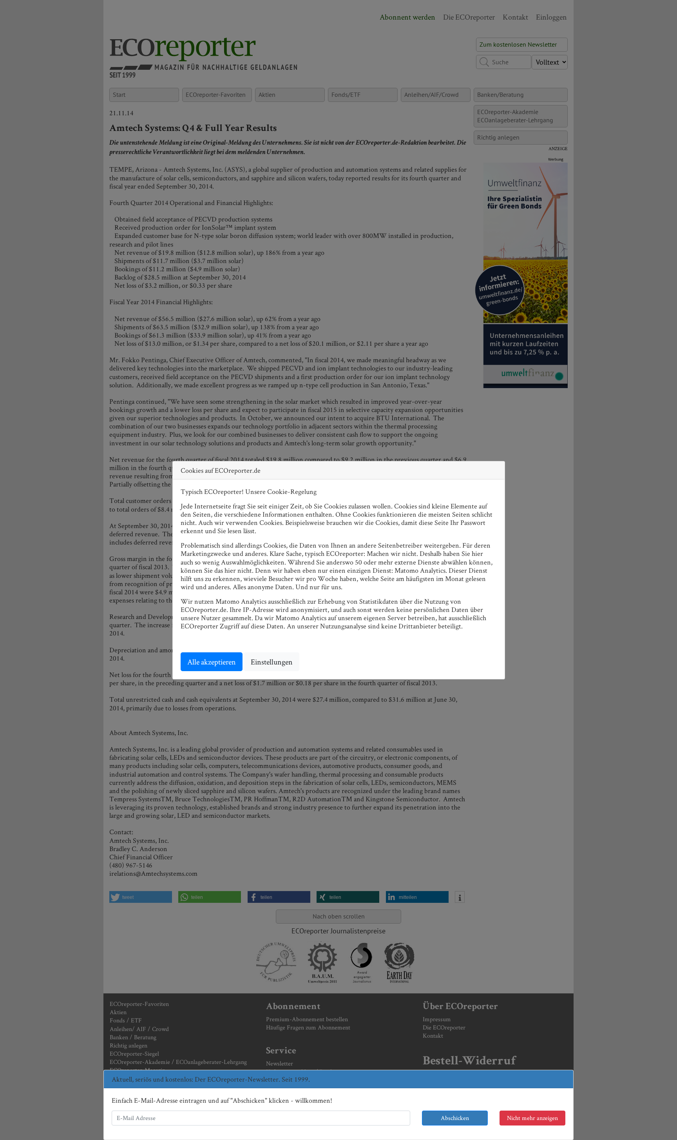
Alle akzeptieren (211, 662)
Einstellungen (272, 662)
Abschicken (455, 1118)
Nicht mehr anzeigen (532, 1118)
